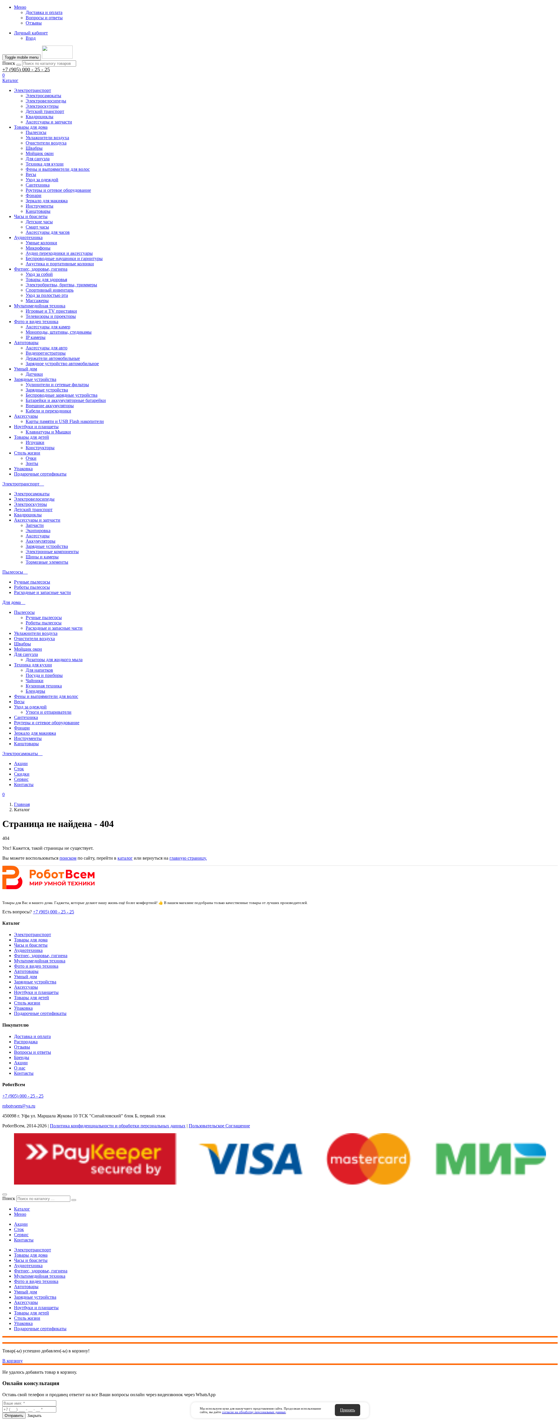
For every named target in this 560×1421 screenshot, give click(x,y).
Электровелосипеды (46, 100)
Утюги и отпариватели (48, 712)
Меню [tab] (20, 1214)
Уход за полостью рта (47, 295)
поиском (68, 858)
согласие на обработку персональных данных (254, 1412)
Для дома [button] (12, 602)
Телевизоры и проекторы (51, 316)
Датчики (34, 374)
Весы (31, 174)
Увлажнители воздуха (47, 137)
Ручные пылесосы (32, 581)
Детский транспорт (45, 111)
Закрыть (34, 1415)
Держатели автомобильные (53, 358)
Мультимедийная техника (39, 305)
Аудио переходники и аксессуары (59, 253)
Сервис (21, 779)
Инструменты (39, 205)
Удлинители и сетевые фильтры (57, 384)
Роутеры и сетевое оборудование (58, 190)
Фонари (33, 195)
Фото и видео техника (36, 321)
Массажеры (37, 300)
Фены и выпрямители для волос (58, 169)
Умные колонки (41, 242)
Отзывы (34, 22)
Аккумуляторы (40, 541)
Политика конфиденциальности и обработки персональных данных (118, 1125)
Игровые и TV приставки (51, 311)
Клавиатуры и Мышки (48, 431)
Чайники (34, 680)
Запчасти (35, 525)
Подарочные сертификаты (40, 473)
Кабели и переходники (48, 410)
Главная (22, 804)
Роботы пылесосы (32, 587)
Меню (20, 7)
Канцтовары (38, 211)
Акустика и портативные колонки (60, 263)
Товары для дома (31, 127)
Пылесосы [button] (13, 572)
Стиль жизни (27, 452)
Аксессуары (26, 416)
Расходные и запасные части (42, 592)
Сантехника (38, 184)
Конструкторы (40, 447)
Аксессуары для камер (48, 326)
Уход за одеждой (42, 179)
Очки (31, 458)
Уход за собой (39, 274)
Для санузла (38, 158)
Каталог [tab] (22, 1208)
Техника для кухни (45, 163)
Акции (21, 763)
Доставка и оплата (44, 12)
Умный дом (25, 368)
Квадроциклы (39, 116)
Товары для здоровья (46, 279)
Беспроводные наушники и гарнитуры (64, 258)
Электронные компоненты (52, 551)
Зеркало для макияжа (47, 200)
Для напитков (39, 670)
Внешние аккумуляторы (50, 405)
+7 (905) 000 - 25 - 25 (26, 69)
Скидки (21, 774)
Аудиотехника (28, 237)
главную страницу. (188, 858)
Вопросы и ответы (44, 17)
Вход (31, 38)
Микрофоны (38, 247)
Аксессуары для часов (48, 232)
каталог (125, 858)
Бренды (21, 1057)
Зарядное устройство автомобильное (62, 363)
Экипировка (38, 530)
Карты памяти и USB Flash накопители (65, 421)
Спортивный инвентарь (50, 290)
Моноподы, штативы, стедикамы (59, 332)
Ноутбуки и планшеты (36, 426)
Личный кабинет (31, 32)
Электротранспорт (32, 90)
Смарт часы (37, 226)
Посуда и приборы (44, 675)
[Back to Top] (4, 1194)
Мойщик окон (40, 153)
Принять (347, 1410)
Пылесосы (36, 132)
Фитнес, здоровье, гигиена (40, 269)
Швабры (34, 148)
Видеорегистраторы (46, 353)
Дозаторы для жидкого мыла (54, 659)
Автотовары (26, 342)
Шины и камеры (42, 556)
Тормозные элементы (47, 562)
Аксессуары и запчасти (49, 121)
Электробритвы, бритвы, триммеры (61, 284)
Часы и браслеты (31, 216)
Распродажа (26, 1041)
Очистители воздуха (46, 142)
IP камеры (36, 337)
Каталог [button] (10, 80)
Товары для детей (31, 437)
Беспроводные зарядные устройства (61, 395)
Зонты (32, 463)
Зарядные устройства (35, 379)
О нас (19, 1067)
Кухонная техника (44, 685)
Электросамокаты (43, 95)
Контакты (24, 784)
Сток (19, 768)
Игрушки (35, 442)
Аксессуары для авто (46, 347)
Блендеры (35, 691)
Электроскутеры (42, 106)
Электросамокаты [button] (20, 753)
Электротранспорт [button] (21, 483)
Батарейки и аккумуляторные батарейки (66, 400)
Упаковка (23, 468)
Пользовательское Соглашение (219, 1125)
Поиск (8, 63)
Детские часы (39, 221)
